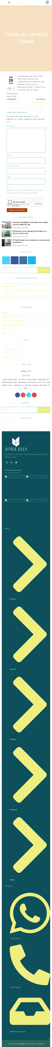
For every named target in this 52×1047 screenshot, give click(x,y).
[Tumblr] (33, 425)
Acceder (5, 345)
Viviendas (5, 333)
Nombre (10, 155)
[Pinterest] (19, 425)
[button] (41, 3)
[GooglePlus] (23, 395)
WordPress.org (7, 357)
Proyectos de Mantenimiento (13, 321)
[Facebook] (15, 260)
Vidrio (4, 329)
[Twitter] (6, 260)
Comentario (11, 126)
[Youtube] (34, 395)
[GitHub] (26, 425)
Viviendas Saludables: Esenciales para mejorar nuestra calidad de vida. (30, 223)
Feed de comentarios (11, 353)
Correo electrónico (13, 166)
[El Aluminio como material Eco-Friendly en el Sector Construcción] (6, 234)
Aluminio (5, 313)
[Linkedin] (16, 462)
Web (8, 177)
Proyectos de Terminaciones (13, 325)
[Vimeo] (32, 260)
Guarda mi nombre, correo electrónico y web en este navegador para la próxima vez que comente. (25, 191)
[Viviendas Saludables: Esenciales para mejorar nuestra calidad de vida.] (6, 225)
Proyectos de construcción (13, 317)
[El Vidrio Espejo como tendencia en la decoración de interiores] (6, 243)
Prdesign (41, 1044)
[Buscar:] (26, 270)
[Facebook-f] (12, 462)
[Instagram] (23, 260)
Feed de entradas (9, 349)
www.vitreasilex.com (21, 1044)
